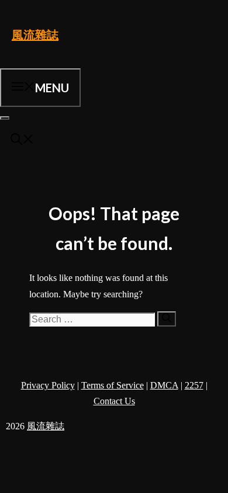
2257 (194, 385)
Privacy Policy (48, 385)
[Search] (166, 319)
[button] (22, 140)
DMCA (164, 385)
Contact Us (114, 401)
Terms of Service (112, 385)
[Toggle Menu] (4, 118)
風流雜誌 (35, 34)
